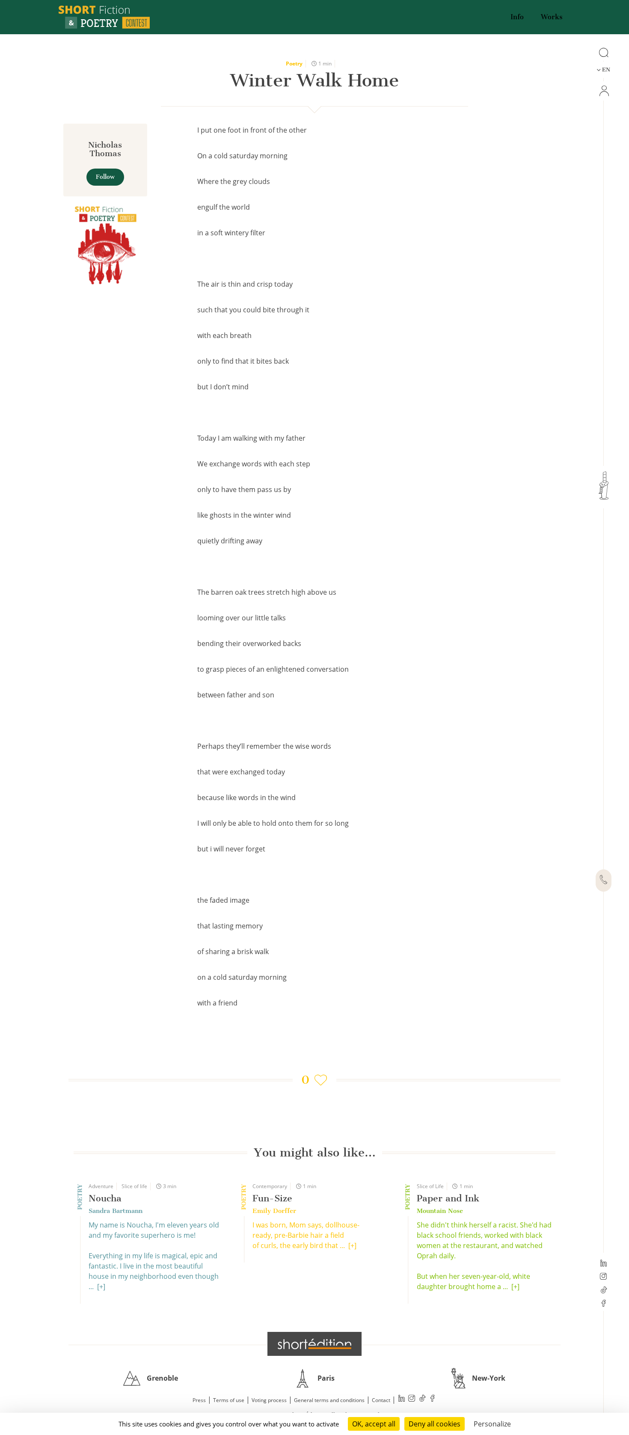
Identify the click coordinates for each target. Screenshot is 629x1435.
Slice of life (134, 1186)
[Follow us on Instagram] (603, 1277)
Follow (105, 177)
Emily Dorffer (274, 1211)
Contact (381, 1400)
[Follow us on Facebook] (603, 1304)
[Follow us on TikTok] (603, 1291)
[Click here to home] (314, 1344)
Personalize (492, 1424)
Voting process (269, 1400)
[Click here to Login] (603, 91)
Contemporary (269, 1186)
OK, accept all (373, 1424)
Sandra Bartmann (115, 1211)
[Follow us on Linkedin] (603, 1264)
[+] (101, 1286)
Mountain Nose (440, 1211)
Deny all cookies (434, 1424)
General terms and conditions (329, 1400)
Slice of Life (430, 1186)
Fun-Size (272, 1198)
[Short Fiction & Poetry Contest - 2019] (105, 245)
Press (199, 1400)
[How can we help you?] (603, 880)
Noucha (105, 1198)
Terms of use (228, 1400)
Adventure (101, 1186)
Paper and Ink (448, 1198)
